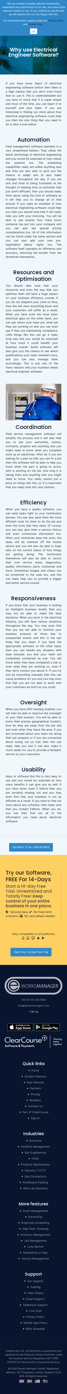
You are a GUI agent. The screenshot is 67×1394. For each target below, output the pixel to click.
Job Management (35, 1240)
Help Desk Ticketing (35, 1228)
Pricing (35, 1094)
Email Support (35, 1299)
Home (35, 1070)
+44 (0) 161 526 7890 (33, 999)
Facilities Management (35, 1146)
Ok (33, 31)
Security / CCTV (35, 1170)
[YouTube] (35, 1011)
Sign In (35, 1118)
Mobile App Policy (35, 1322)
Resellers (35, 1100)
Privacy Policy (35, 1317)
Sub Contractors (35, 1176)
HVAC (35, 1158)
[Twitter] (32, 1011)
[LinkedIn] (37, 1011)
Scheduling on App (35, 1252)
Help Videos (35, 1293)
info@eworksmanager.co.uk (33, 1005)
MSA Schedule (35, 1328)
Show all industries (35, 1188)
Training (35, 1287)
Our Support (35, 1281)
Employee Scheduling (35, 1222)
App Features (35, 1082)
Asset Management (35, 1211)
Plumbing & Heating (35, 1182)
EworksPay (35, 1216)
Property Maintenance (35, 1164)
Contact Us (35, 1106)
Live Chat (35, 1311)
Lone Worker (35, 1246)
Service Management (35, 1258)
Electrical (35, 1140)
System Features (35, 1076)
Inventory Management (35, 1234)
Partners (35, 1088)
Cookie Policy (35, 24)
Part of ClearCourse (35, 1112)
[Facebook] (30, 1011)
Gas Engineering (35, 1152)
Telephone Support (35, 1305)
